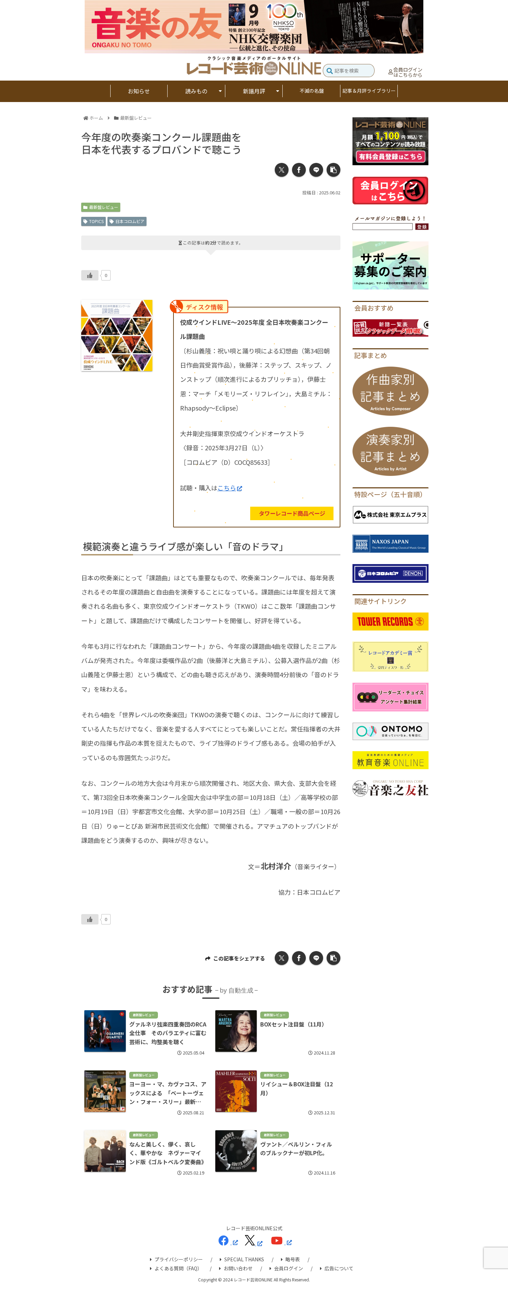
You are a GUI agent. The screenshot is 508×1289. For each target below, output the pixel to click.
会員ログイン (288, 1268)
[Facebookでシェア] (299, 170)
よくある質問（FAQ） (178, 1268)
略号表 (292, 1259)
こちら (226, 487)
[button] (330, 71)
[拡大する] (143, 308)
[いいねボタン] (89, 275)
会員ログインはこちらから (407, 72)
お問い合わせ (238, 1268)
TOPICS (96, 221)
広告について (339, 1268)
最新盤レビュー (103, 207)
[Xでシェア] (282, 170)
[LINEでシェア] (316, 170)
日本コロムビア (129, 221)
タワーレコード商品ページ (292, 513)
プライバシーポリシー (178, 1259)
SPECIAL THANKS (244, 1259)
